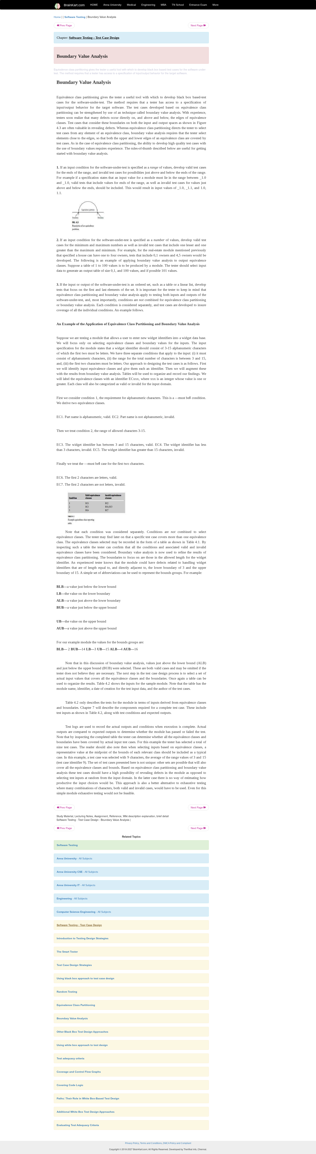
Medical (131, 4)
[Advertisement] (238, 70)
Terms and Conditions (151, 1143)
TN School (178, 4)
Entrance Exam (198, 4)
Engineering (148, 4)
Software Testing (74, 17)
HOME (94, 4)
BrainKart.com (74, 5)
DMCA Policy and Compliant (177, 1143)
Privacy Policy (132, 1143)
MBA (163, 4)
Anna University (112, 4)
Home (57, 17)
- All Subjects (74, 858)
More (215, 4)
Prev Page (65, 25)
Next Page (197, 25)
